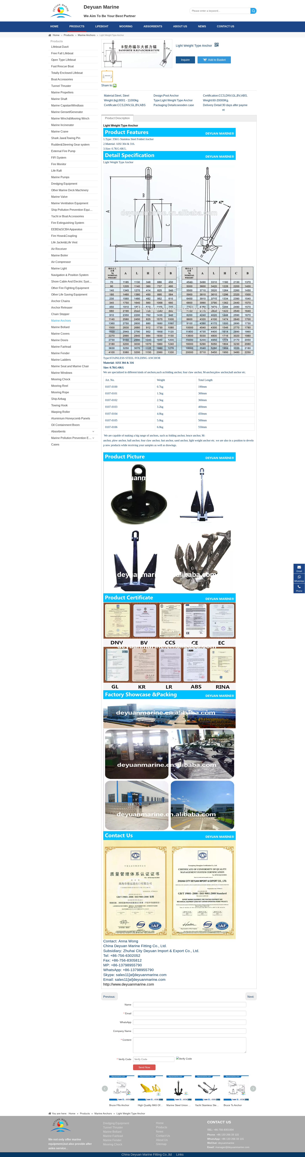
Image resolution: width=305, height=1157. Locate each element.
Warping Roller (60, 411)
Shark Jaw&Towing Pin (65, 138)
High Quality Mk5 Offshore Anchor (150, 1105)
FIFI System (58, 157)
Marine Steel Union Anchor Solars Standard (179, 1105)
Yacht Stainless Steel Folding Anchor (207, 1105)
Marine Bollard (60, 327)
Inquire (185, 59)
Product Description (117, 118)
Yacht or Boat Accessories (67, 216)
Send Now (144, 1067)
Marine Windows (61, 372)
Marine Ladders (61, 359)
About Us (180, 26)
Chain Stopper (60, 314)
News (202, 26)
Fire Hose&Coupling (64, 235)
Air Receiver (59, 248)
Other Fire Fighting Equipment (70, 288)
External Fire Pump (63, 151)
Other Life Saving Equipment (69, 294)
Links (180, 1154)
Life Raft (56, 170)
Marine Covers (60, 333)
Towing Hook (59, 405)
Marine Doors (59, 340)
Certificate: (110, 105)
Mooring (126, 26)
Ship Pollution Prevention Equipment (74, 209)
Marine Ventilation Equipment (69, 203)
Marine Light (59, 268)
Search (253, 11)
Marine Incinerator (62, 125)
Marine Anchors (61, 320)
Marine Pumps (60, 177)
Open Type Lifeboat (63, 59)
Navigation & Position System (69, 274)
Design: (158, 95)
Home (54, 26)
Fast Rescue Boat (62, 66)
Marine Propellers (62, 92)
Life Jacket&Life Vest (64, 242)
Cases (55, 444)
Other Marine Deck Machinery (69, 190)
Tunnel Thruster (61, 85)
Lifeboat (101, 26)
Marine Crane (59, 131)
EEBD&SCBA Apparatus (66, 229)
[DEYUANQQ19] (60, 10)
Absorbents (152, 26)
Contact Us (225, 26)
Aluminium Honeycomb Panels (70, 418)
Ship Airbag (58, 398)
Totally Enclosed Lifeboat (67, 72)
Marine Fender (60, 353)
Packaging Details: (165, 105)
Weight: (208, 100)
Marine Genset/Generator (67, 111)
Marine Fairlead (61, 346)
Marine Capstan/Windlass (67, 105)
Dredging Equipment (64, 183)
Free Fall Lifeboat (62, 53)
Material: (109, 95)
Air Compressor (61, 261)
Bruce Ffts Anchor (119, 1105)
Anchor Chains (60, 301)
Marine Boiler (59, 255)
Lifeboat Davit (59, 46)
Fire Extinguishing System (67, 222)
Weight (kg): (111, 100)
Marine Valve (59, 196)
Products (76, 26)
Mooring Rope (60, 392)
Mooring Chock (60, 379)
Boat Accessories (62, 79)
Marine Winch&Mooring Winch (70, 118)
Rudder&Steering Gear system (70, 144)
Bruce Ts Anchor (233, 1105)
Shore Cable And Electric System (72, 281)
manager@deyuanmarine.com (232, 1147)
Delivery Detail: (212, 105)
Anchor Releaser (61, 307)
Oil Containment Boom (65, 424)
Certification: (211, 95)
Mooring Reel (59, 385)
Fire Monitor (58, 164)
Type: (157, 100)
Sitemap (161, 1144)
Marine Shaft (59, 98)
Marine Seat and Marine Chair (70, 366)
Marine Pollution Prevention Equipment (74, 437)
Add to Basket (217, 59)
